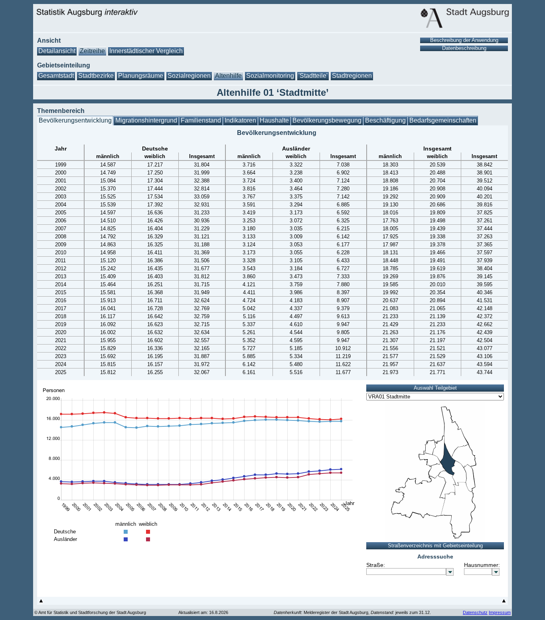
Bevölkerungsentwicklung (75, 120)
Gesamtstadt (56, 75)
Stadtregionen (352, 75)
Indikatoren (240, 120)
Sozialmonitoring (270, 75)
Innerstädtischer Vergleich (146, 51)
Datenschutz (475, 612)
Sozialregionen (189, 75)
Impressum (500, 612)
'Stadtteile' (313, 75)
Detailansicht (56, 51)
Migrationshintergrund (146, 120)
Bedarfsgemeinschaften (442, 120)
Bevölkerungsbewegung (326, 120)
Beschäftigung (385, 120)
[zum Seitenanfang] (41, 602)
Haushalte (274, 120)
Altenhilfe (228, 75)
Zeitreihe (92, 51)
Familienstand (201, 120)
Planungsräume (140, 75)
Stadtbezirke (96, 75)
